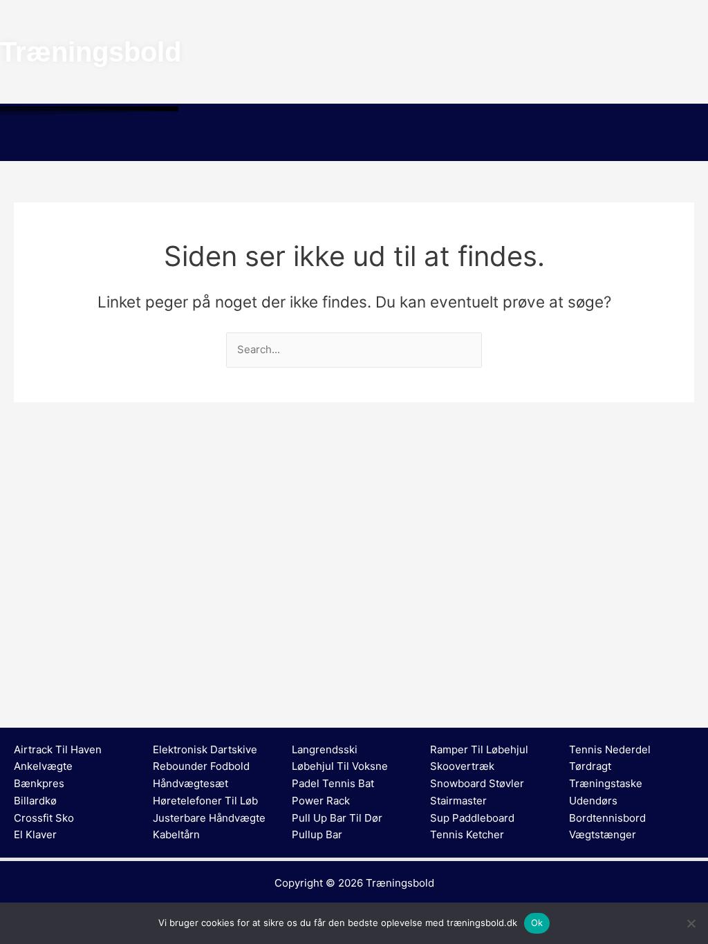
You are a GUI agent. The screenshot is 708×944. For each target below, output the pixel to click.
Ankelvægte (43, 766)
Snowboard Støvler (477, 783)
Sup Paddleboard (472, 817)
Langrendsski (324, 749)
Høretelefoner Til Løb (205, 800)
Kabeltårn (176, 834)
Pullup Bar (317, 834)
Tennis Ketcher (467, 834)
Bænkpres (39, 783)
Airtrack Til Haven (58, 749)
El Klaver (35, 834)
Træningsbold (400, 882)
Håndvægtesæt (190, 783)
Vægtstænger (602, 834)
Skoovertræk (462, 766)
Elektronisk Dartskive (205, 749)
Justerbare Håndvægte (209, 817)
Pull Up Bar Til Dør (337, 817)
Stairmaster (458, 800)
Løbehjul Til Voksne (340, 766)
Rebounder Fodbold (201, 766)
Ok (537, 922)
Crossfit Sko (44, 817)
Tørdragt (590, 766)
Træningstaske (605, 783)
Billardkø (35, 800)
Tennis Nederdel (610, 749)
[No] (691, 923)
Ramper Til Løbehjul (479, 749)
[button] (354, 141)
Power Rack (321, 800)
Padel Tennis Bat (333, 783)
